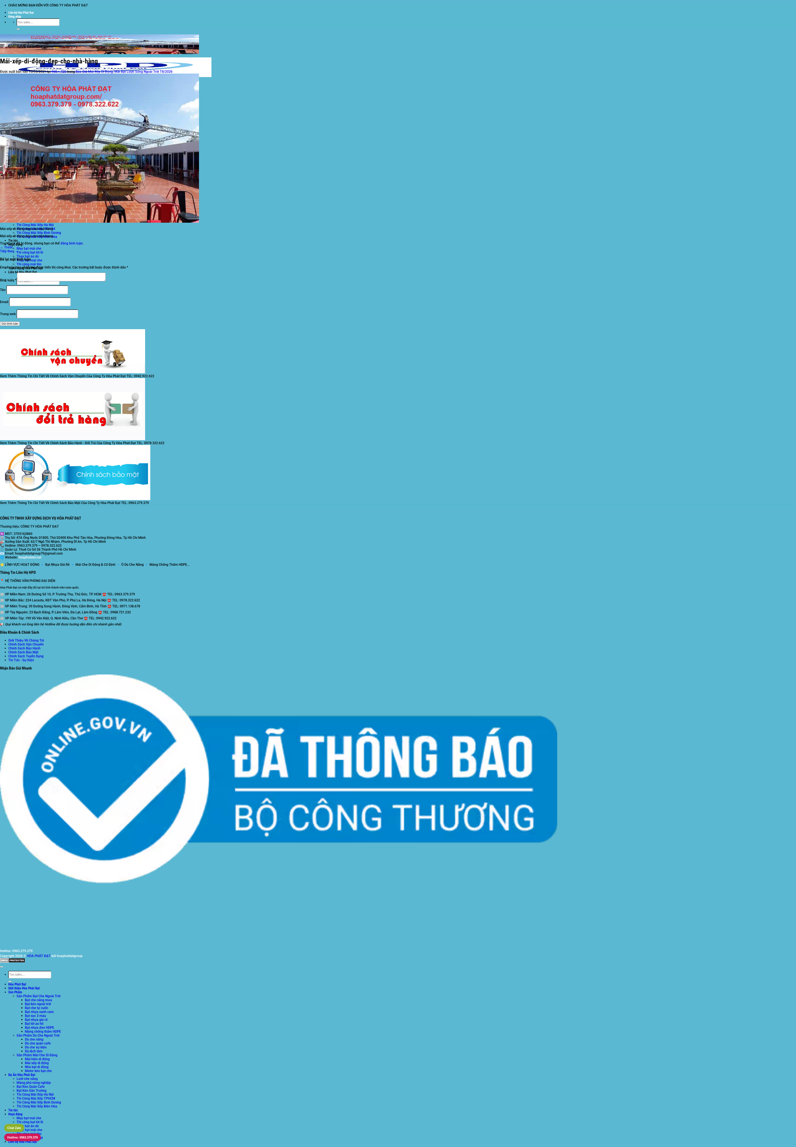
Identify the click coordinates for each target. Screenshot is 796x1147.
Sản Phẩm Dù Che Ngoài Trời (38, 1035)
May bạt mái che (29, 248)
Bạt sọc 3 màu (35, 1016)
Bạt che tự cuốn (36, 1008)
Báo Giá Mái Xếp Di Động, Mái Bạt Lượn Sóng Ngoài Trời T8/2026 (124, 72)
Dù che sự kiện (36, 1047)
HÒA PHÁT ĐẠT (39, 956)
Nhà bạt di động (37, 1067)
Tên (3, 290)
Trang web (8, 314)
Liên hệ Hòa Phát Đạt (21, 13)
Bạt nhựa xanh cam (39, 1012)
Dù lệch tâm (33, 1051)
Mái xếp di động (37, 1063)
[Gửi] (18, 29)
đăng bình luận (72, 243)
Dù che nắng (34, 1039)
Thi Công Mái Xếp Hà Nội (35, 225)
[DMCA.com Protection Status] (12, 962)
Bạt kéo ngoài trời (38, 1004)
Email (4, 302)
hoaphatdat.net (30, 557)
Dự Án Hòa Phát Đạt (21, 1075)
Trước (6, 247)
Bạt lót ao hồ (34, 1024)
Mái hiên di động (37, 1059)
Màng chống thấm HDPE (43, 1031)
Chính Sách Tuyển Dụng (26, 656)
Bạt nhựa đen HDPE (39, 1028)
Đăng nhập (14, 16)
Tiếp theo (9, 251)
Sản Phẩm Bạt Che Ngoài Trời (39, 996)
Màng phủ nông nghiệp (34, 1083)
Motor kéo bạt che (38, 1071)
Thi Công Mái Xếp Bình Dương (39, 233)
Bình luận (8, 280)
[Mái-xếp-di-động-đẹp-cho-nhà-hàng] (99, 222)
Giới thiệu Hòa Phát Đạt (24, 988)
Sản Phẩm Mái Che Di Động (37, 1055)
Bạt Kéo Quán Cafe (31, 1087)
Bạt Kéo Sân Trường (31, 1091)
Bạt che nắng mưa (38, 1000)
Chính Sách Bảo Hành (24, 648)
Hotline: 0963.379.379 (22, 1137)
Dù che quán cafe (38, 1043)
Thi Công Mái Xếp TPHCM (36, 1098)
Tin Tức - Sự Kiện (21, 660)
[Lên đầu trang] (1, 966)
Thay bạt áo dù (28, 256)
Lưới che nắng (27, 1079)
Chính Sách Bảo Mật (23, 652)
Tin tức (13, 241)
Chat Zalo (14, 1128)
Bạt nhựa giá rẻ (36, 1020)
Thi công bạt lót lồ (30, 252)
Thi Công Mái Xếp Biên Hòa (37, 1106)
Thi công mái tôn (29, 264)
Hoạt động (15, 1114)
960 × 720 (58, 72)
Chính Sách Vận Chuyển (26, 644)
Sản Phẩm (15, 992)
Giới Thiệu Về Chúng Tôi (26, 640)
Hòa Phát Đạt (17, 984)
